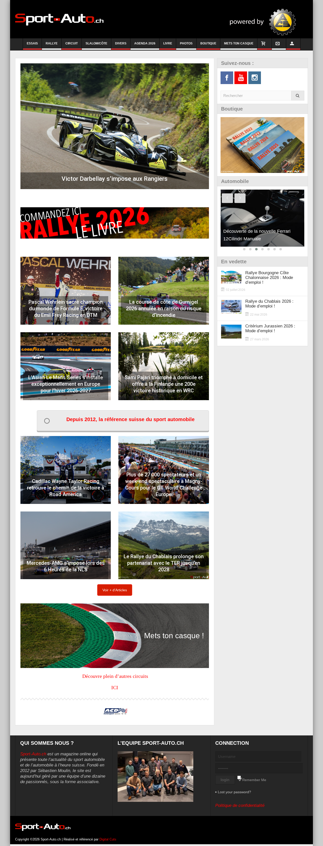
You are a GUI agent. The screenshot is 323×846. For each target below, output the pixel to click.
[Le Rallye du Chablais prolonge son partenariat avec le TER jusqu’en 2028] (163, 545)
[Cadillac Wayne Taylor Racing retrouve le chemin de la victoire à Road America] (65, 470)
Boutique (208, 43)
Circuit (71, 43)
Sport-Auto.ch (33, 754)
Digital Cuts (107, 839)
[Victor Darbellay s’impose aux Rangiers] (114, 126)
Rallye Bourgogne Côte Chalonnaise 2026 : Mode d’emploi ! (269, 277)
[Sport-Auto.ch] (59, 19)
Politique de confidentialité (239, 805)
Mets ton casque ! (174, 635)
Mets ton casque (238, 43)
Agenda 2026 (144, 43)
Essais (32, 43)
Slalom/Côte (96, 43)
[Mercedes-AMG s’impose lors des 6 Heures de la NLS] (65, 545)
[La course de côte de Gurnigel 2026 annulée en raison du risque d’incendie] (163, 291)
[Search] (297, 95)
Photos (186, 43)
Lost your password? (234, 792)
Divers (120, 43)
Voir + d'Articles (114, 590)
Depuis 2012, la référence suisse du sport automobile (130, 419)
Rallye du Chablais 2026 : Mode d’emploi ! (269, 304)
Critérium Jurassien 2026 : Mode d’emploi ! (270, 328)
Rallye (52, 43)
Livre (167, 43)
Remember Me (254, 780)
